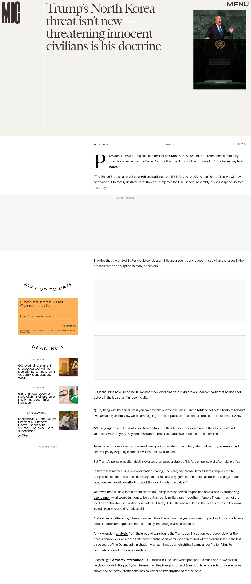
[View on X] (170, 301)
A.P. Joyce (102, 144)
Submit (69, 325)
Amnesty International (128, 560)
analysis (122, 533)
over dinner (102, 497)
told (200, 410)
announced (231, 446)
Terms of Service (66, 330)
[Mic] (11, 12)
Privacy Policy (25, 332)
